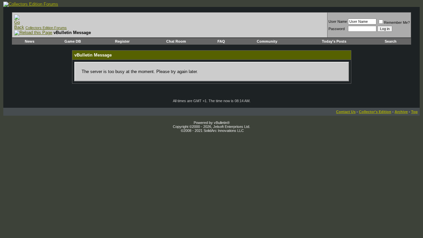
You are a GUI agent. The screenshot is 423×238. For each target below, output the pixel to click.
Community (267, 41)
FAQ (221, 41)
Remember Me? (397, 22)
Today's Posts (334, 41)
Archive (401, 112)
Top (414, 112)
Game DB (72, 41)
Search (391, 41)
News (29, 41)
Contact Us (346, 112)
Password (336, 29)
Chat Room (176, 41)
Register (122, 41)
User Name (337, 21)
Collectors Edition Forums (46, 28)
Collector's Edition (375, 112)
